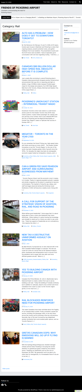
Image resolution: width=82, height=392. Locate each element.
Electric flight (25, 157)
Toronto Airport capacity (46, 156)
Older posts (6, 368)
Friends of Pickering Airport (20, 7)
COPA (24, 259)
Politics (25, 93)
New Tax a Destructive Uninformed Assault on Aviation (36, 237)
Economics (26, 156)
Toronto (39, 226)
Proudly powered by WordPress (28, 390)
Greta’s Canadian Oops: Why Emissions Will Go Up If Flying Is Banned (39, 335)
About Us (54, 2)
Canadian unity (36, 291)
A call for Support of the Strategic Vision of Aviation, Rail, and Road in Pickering (39, 204)
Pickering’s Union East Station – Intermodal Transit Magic (40, 102)
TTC (30, 157)
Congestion (51, 193)
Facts (24, 324)
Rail (24, 57)
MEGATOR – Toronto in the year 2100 (37, 135)
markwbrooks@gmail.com (71, 33)
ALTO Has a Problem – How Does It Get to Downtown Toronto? (37, 36)
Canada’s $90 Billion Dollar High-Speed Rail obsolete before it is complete (39, 69)
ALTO (33, 57)
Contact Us (72, 2)
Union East (35, 125)
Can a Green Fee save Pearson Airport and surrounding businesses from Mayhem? (40, 169)
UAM (54, 156)
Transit (27, 57)
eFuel (30, 156)
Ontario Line (39, 57)
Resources (65, 2)
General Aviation (37, 259)
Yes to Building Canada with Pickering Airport (39, 271)
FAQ (59, 2)
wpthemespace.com (58, 390)
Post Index (46, 2)
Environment (26, 359)
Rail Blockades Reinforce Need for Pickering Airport (38, 301)
